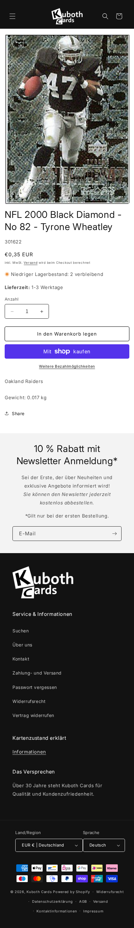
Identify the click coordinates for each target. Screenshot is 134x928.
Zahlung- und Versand (37, 672)
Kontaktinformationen (56, 911)
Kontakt (20, 658)
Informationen (29, 752)
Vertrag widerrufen (33, 715)
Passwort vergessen (34, 687)
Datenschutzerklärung (52, 901)
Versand (30, 262)
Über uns (22, 644)
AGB (83, 901)
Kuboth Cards (39, 892)
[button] (12, 16)
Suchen (20, 630)
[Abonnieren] (114, 533)
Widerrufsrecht (28, 701)
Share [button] (18, 413)
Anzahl (11, 299)
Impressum (93, 911)
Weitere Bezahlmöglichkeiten (67, 366)
